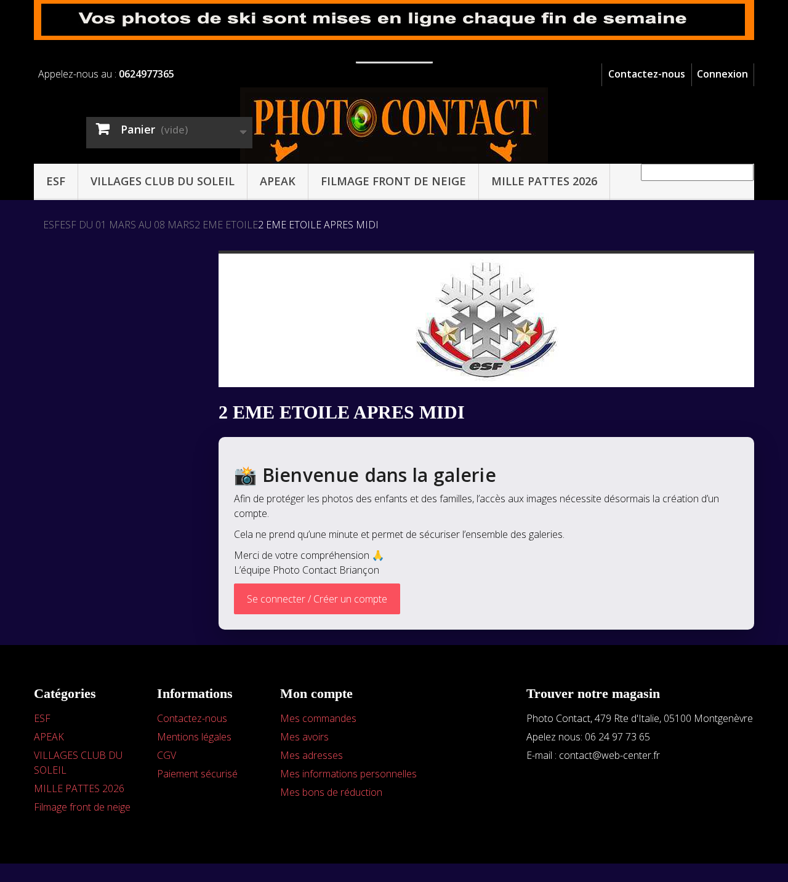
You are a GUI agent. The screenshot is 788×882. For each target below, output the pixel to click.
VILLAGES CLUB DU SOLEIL (162, 181)
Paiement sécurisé (197, 773)
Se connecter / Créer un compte (317, 599)
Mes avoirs (304, 737)
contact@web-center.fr (609, 755)
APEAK (278, 181)
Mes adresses (311, 755)
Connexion (722, 74)
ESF (55, 181)
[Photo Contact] (394, 125)
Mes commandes (318, 718)
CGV (166, 755)
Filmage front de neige (393, 181)
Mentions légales (194, 737)
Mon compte (316, 693)
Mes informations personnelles (348, 773)
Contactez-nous (646, 74)
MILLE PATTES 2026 (544, 181)
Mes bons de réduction (331, 792)
